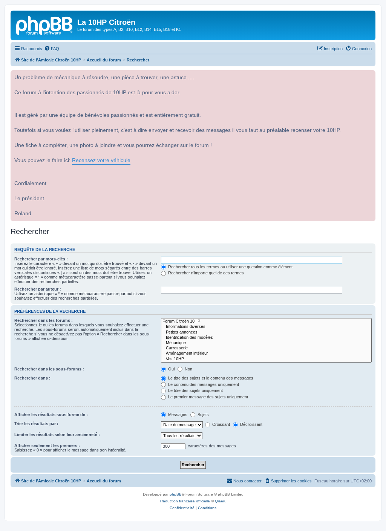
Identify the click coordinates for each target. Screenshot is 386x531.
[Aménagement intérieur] (266, 353)
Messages (177, 414)
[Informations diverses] (266, 326)
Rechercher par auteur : (37, 289)
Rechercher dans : (32, 378)
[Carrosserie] (266, 348)
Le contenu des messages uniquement (203, 384)
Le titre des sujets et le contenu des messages (210, 378)
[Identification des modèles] (266, 337)
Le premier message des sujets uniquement (207, 397)
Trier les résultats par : (36, 423)
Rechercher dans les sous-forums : (49, 369)
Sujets (202, 414)
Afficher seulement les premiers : (47, 445)
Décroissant (250, 424)
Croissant (220, 424)
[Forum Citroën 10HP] (266, 321)
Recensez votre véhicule (101, 160)
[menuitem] (51, 48)
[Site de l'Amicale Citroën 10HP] (44, 24)
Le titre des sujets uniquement (195, 390)
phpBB (176, 494)
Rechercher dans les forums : (43, 320)
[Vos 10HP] (266, 359)
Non (188, 369)
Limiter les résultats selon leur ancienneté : (57, 434)
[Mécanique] (266, 343)
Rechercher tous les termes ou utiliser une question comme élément (230, 267)
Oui (171, 369)
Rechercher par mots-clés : (41, 259)
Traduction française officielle (184, 501)
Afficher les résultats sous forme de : (51, 414)
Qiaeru (221, 501)
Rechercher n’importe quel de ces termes (205, 273)
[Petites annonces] (266, 332)
